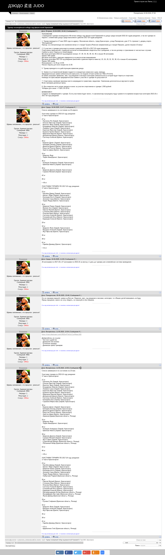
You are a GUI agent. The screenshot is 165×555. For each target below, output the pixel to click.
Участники (132, 18)
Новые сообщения (120, 18)
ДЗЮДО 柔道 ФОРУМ (10, 24)
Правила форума (144, 18)
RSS (155, 1)
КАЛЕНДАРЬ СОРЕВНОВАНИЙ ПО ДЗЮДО (29, 24)
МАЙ (43, 24)
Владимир (23, 31)
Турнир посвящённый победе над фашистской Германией (62, 24)
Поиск (154, 18)
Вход (32, 13)
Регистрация (24, 13)
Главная (15, 13)
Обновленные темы (105, 18)
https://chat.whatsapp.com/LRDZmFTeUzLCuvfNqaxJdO (61, 334)
